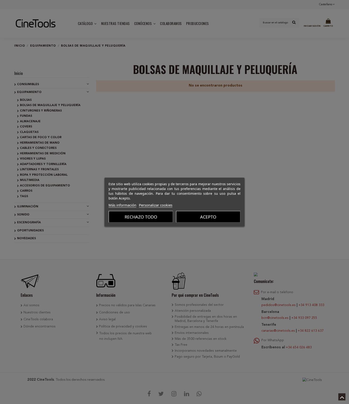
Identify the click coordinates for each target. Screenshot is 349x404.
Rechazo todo (141, 216)
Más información (122, 204)
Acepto (208, 216)
